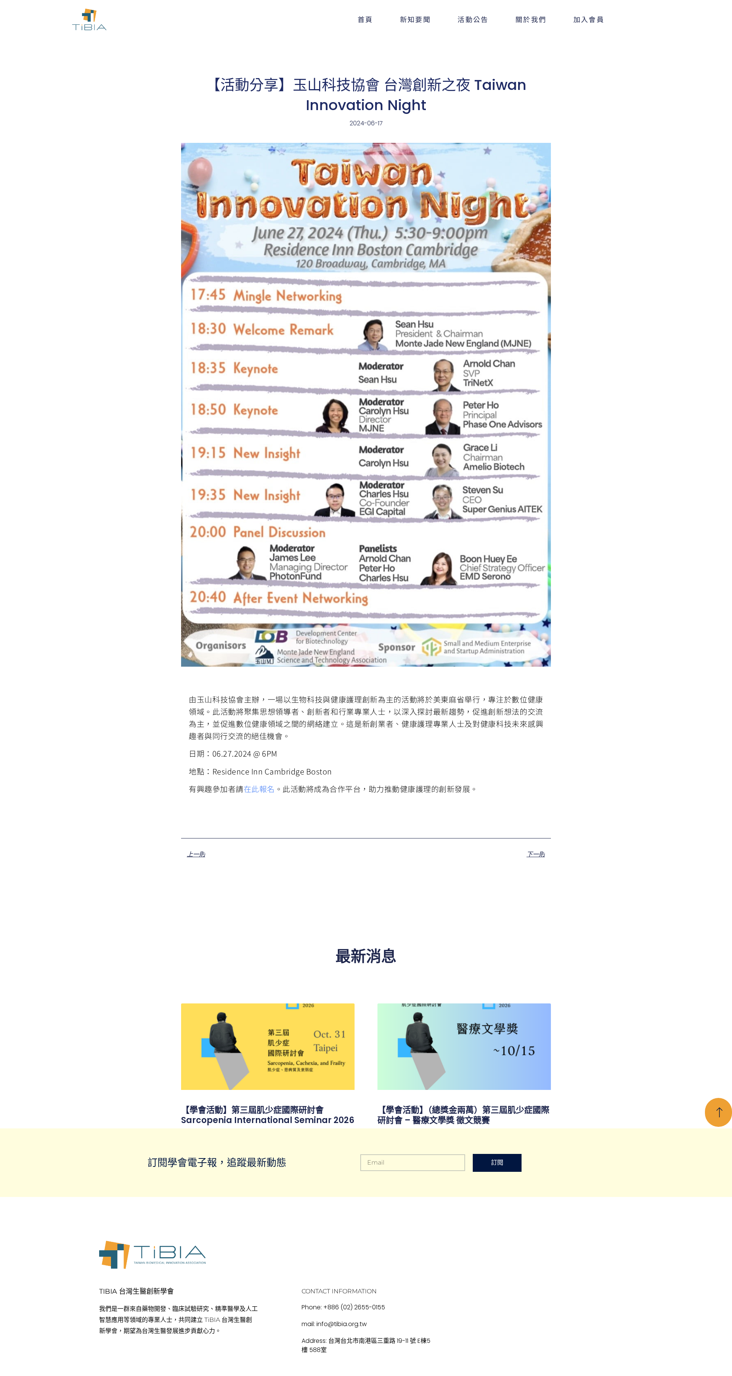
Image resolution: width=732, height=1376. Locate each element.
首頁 (365, 19)
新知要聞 (415, 19)
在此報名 (259, 788)
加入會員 (589, 19)
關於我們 (531, 19)
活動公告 (473, 19)
